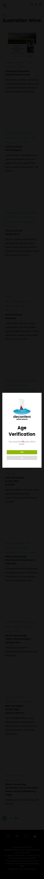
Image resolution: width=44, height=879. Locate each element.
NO (22, 458)
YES (22, 452)
